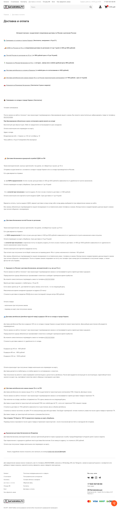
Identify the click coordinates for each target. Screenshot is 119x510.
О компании (15, 2)
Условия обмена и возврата (31, 479)
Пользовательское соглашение (32, 476)
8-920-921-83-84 (53, 452)
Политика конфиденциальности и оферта (35, 473)
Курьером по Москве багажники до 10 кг (20, 63)
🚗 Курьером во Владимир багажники (17, 85)
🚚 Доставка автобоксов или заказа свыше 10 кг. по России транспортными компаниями (34, 78)
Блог (53, 2)
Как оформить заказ (63, 2)
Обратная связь (28, 483)
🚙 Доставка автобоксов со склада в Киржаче (19, 70)
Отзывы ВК (46, 2)
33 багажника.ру (94, 490)
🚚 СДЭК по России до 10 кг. (14, 48)
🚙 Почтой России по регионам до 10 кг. (17, 55)
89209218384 (8, 117)
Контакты (24, 2)
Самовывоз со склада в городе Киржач (19, 40)
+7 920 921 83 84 (109, 2)
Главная (6, 14)
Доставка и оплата (35, 2)
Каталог (6, 2)
